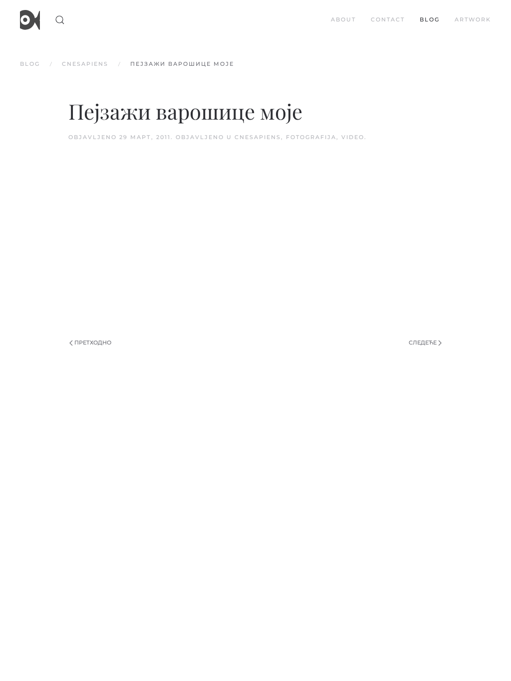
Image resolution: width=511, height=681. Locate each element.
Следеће (423, 342)
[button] (60, 20)
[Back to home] (30, 20)
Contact (388, 19)
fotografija (311, 137)
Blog (430, 19)
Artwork (473, 19)
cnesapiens (258, 137)
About (343, 19)
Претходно (92, 342)
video (352, 137)
